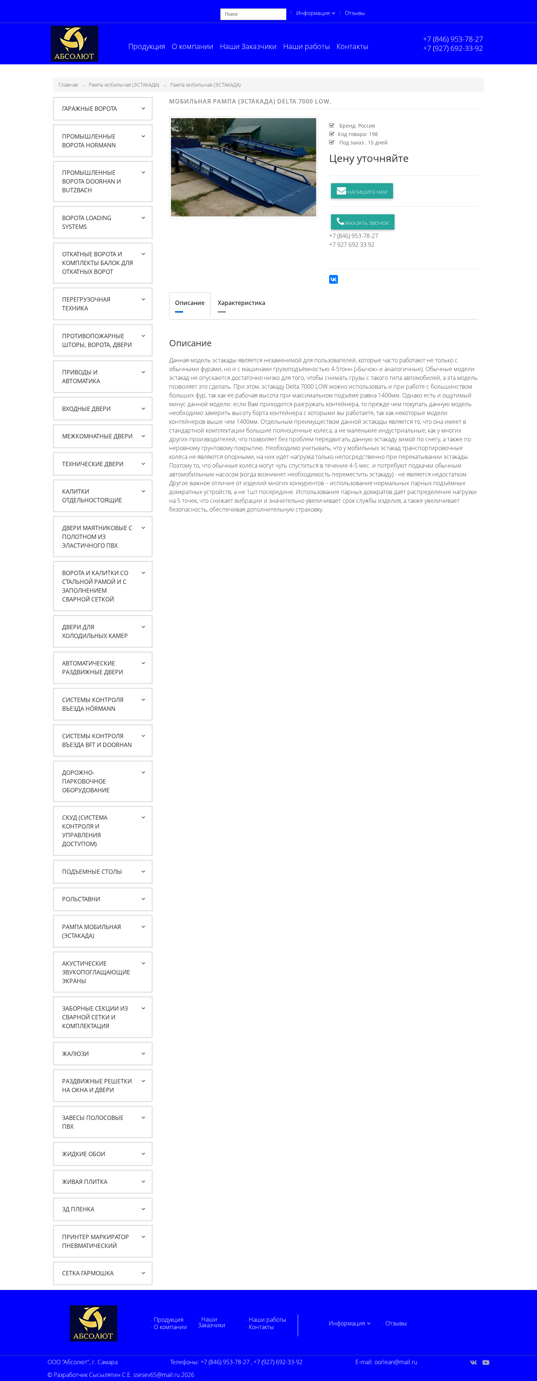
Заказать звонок (366, 223)
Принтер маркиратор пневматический (95, 1241)
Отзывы (355, 12)
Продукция (146, 46)
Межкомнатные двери (97, 436)
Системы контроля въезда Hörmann (92, 704)
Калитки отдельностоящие (92, 495)
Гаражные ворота (89, 109)
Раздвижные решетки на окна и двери (97, 1085)
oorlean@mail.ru (395, 1362)
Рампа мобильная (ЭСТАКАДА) (124, 84)
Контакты (352, 46)
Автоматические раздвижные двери (92, 667)
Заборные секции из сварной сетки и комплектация (95, 1017)
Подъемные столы (92, 872)
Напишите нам (367, 192)
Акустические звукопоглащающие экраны (96, 972)
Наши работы (306, 46)
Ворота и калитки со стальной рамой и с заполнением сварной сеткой (95, 586)
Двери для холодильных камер (95, 631)
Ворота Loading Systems (86, 222)
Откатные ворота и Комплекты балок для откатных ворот (97, 263)
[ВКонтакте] (333, 279)
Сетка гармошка (88, 1273)
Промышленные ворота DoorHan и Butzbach (91, 181)
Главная (68, 84)
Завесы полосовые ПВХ (92, 1122)
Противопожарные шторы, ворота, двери (97, 340)
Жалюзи (75, 1054)
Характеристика (241, 303)
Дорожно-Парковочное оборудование (86, 781)
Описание (190, 303)
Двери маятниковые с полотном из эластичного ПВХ (97, 537)
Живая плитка (84, 1182)
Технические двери (92, 464)
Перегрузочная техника (86, 303)
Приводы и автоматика (81, 376)
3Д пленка (78, 1209)
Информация (313, 12)
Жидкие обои (83, 1154)
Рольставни (81, 899)
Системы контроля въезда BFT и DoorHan (97, 740)
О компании (192, 46)
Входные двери (86, 409)
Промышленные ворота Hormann (89, 140)
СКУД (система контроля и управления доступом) (84, 831)
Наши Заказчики (248, 46)
